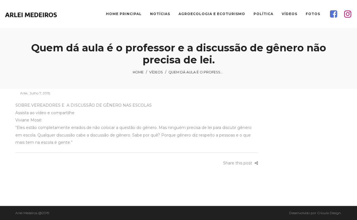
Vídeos (156, 72)
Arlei (21, 93)
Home (138, 72)
